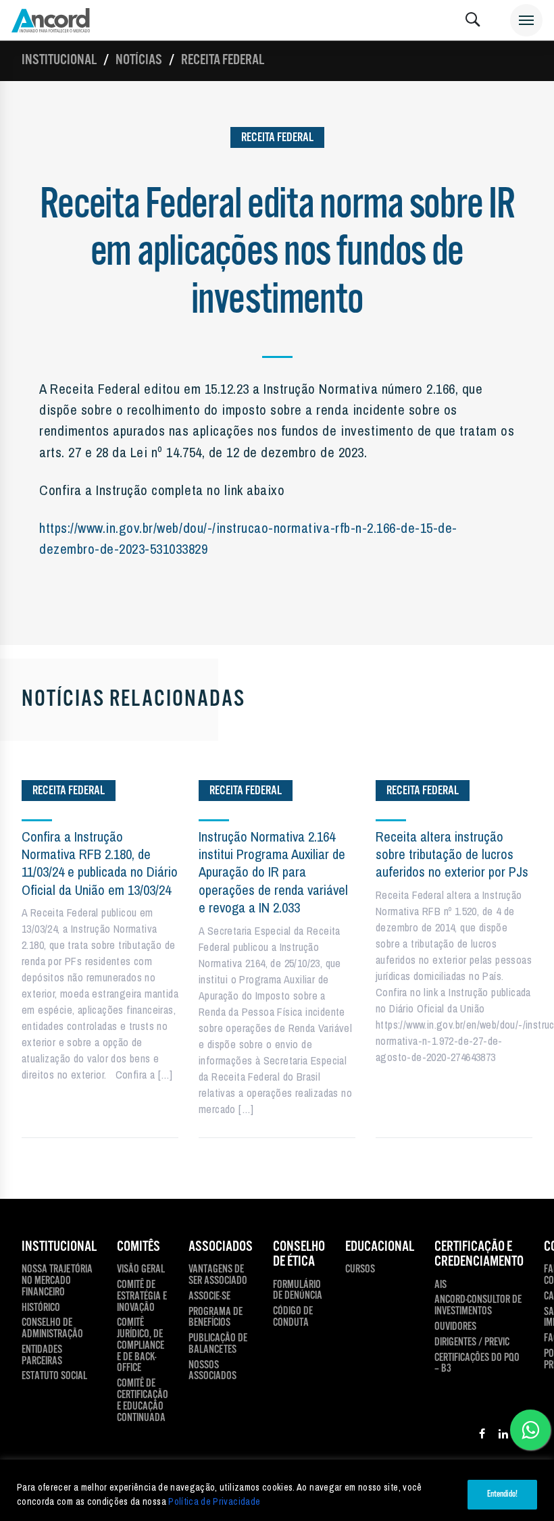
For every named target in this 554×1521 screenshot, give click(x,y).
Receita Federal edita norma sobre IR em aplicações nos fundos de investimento (277, 253)
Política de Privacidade (214, 1501)
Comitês (138, 1246)
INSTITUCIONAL (59, 1246)
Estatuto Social (54, 1377)
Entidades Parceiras (42, 1356)
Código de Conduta (293, 1317)
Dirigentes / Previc (471, 1343)
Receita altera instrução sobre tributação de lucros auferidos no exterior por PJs (452, 854)
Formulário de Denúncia (297, 1291)
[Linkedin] (503, 1436)
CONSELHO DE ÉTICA (299, 1254)
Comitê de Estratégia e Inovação (142, 1297)
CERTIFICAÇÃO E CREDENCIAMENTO (479, 1254)
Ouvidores (455, 1327)
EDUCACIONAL (379, 1246)
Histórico (41, 1308)
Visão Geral (141, 1270)
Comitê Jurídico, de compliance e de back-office (140, 1346)
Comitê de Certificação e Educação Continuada (142, 1401)
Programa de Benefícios (215, 1318)
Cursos (360, 1270)
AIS (440, 1285)
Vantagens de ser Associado (217, 1275)
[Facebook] (482, 1436)
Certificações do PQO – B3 (477, 1364)
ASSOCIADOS (220, 1246)
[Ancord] (50, 20)
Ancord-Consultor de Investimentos (478, 1306)
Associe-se (209, 1297)
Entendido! (502, 1494)
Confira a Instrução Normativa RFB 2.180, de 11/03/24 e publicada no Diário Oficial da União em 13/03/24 (100, 863)
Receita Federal (222, 60)
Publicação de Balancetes (217, 1344)
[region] (277, 1490)
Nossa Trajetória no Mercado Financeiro (57, 1281)
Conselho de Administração (52, 1329)
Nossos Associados (212, 1371)
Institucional (59, 60)
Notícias (139, 60)
